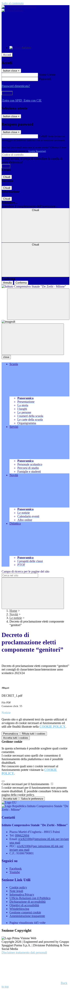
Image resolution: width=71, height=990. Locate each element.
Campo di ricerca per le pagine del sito (25, 571)
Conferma (21, 282)
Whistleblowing (19, 908)
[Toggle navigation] (33, 339)
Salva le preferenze (32, 798)
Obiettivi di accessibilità (24, 905)
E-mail (43, 136)
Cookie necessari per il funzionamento (26, 784)
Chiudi (6, 177)
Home (13, 610)
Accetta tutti (15, 737)
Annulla (7, 282)
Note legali (16, 891)
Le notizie (15, 618)
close (6, 357)
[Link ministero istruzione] (19, 7)
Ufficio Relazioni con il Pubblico (29, 898)
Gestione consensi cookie (25, 912)
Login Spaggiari (37, 151)
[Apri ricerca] (38, 304)
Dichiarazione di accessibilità (27, 901)
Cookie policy (18, 887)
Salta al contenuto (13, 3)
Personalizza (10, 733)
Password (45, 79)
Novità (13, 614)
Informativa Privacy (21, 894)
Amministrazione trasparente (27, 916)
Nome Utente (47, 74)
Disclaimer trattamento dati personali (24, 952)
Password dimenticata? (16, 86)
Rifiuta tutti (33, 733)
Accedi (7, 54)
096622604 (22, 835)
